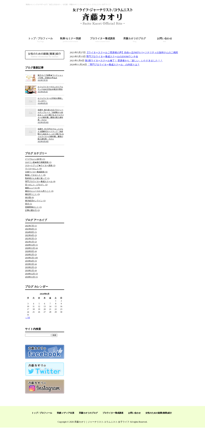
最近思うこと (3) (32, 194)
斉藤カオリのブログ (88, 413)
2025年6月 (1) (31, 229)
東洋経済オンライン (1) (35, 201)
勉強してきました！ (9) (35, 175)
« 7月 (28, 318)
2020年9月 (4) (31, 251)
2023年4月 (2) (31, 235)
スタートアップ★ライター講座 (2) (40, 165)
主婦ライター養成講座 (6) (36, 172)
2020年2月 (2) (31, 255)
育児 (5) (28, 204)
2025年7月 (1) (31, 226)
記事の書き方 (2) (32, 210)
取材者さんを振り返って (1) (37, 178)
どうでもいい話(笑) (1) (35, 159)
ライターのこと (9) (33, 169)
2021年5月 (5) (31, 239)
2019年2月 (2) (31, 267)
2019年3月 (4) (31, 264)
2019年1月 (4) (31, 271)
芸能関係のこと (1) (33, 207)
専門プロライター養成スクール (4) (40, 181)
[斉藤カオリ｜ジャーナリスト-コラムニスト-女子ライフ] (102, 25)
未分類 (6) (29, 197)
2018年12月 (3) (31, 274)
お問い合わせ (134, 413)
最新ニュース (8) (32, 188)
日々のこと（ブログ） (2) (36, 185)
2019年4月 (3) (31, 261)
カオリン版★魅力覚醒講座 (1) (38, 162)
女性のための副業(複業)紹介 (158, 413)
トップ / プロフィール (42, 413)
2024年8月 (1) (31, 232)
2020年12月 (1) (31, 245)
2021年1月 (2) (31, 242)
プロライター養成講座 (112, 413)
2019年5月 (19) (31, 258)
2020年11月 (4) (31, 248)
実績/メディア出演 (65, 413)
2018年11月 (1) (31, 277)
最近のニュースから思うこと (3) (39, 191)
